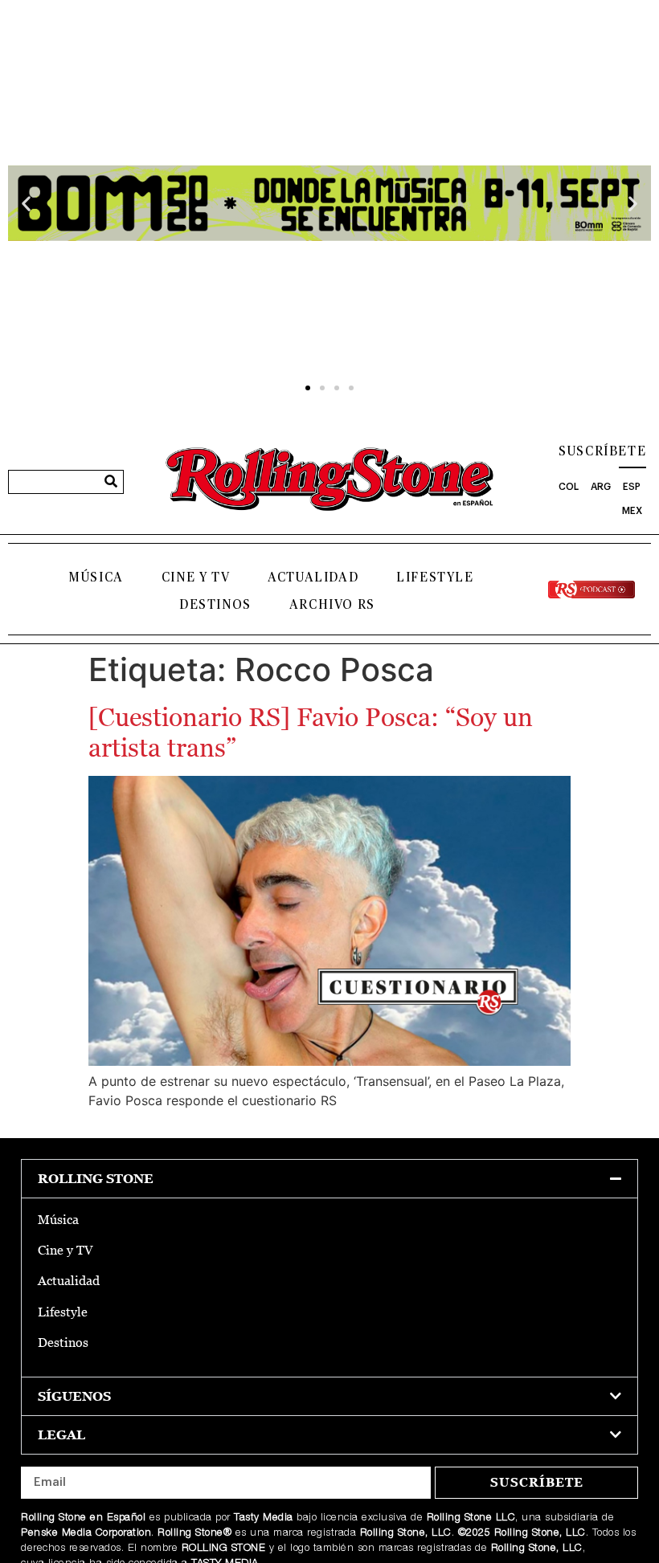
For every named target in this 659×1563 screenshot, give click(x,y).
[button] (26, 204)
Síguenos (74, 1396)
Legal (61, 1435)
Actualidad (313, 577)
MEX (632, 511)
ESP (632, 487)
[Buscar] (111, 482)
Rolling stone (95, 1178)
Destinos (215, 604)
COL (569, 487)
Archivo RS (332, 604)
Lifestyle (434, 577)
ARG (601, 487)
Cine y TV (196, 577)
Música (96, 577)
